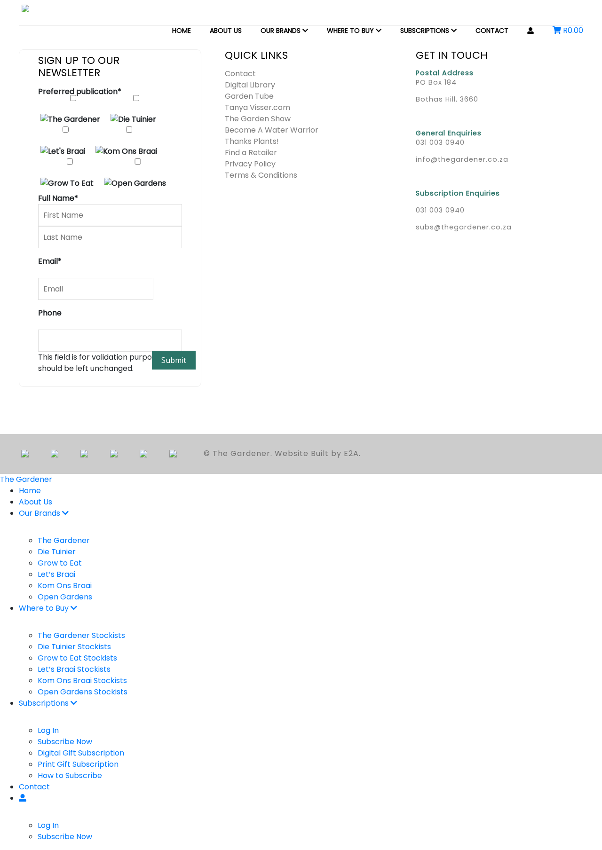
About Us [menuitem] (35, 501)
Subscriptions (425, 30)
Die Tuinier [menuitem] (57, 551)
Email (50, 261)
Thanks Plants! (252, 141)
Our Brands (281, 30)
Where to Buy (351, 30)
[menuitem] (22, 798)
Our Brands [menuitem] (40, 513)
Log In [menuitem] (48, 730)
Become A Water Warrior (271, 130)
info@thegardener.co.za (462, 159)
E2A (351, 453)
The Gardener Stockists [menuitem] (81, 635)
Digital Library (250, 84)
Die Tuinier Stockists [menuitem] (74, 646)
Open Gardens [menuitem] (65, 596)
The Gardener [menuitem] (64, 540)
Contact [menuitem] (34, 786)
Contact (491, 30)
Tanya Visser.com (257, 107)
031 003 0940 (440, 142)
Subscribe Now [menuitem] (65, 741)
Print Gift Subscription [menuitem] (78, 764)
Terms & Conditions (261, 175)
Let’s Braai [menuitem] (56, 574)
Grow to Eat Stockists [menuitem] (77, 658)
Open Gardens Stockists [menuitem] (82, 691)
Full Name (58, 198)
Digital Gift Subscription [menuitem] (81, 753)
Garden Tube (249, 96)
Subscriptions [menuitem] (45, 703)
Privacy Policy (250, 163)
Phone (50, 312)
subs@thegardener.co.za (464, 227)
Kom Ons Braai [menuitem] (65, 585)
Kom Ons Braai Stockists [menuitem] (82, 680)
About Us (226, 30)
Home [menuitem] (30, 490)
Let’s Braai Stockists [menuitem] (74, 669)
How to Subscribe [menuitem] (70, 775)
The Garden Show (258, 118)
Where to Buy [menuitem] (45, 608)
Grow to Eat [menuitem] (60, 563)
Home (181, 30)
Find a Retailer (251, 152)
